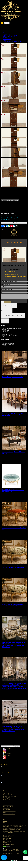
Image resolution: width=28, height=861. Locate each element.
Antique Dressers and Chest (9, 36)
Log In (5, 822)
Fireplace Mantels (8, 829)
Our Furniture (7, 841)
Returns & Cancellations (9, 796)
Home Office (18, 826)
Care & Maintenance (8, 844)
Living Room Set (7, 825)
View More (4, 386)
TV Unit (13, 826)
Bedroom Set (23, 825)
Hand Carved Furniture (9, 811)
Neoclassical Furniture (9, 814)
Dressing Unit (17, 828)
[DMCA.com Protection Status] (6, 847)
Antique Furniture (7, 34)
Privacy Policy (7, 799)
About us (5, 792)
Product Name (4, 280)
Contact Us (6, 793)
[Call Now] (4, 857)
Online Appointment (8, 835)
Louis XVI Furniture (8, 828)
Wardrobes (22, 831)
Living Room (6, 812)
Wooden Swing (16, 829)
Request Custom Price (14, 222)
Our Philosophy (7, 838)
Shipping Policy (7, 798)
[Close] (2, 229)
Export (5, 842)
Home (4, 32)
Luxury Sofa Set (7, 826)
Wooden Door (15, 831)
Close (2, 302)
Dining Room (6, 809)
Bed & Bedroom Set (7, 37)
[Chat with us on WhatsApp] (25, 852)
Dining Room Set (16, 825)
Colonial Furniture (8, 832)
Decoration (6, 808)
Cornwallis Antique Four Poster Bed (12, 377)
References (6, 839)
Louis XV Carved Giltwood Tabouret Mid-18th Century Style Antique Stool (13, 566)
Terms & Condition (8, 795)
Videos (5, 821)
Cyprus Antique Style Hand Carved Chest (12, 41)
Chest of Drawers (7, 39)
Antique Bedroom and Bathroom (10, 35)
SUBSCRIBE (16, 746)
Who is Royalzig (7, 836)
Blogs (4, 819)
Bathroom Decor (7, 831)
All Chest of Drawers (7, 40)
